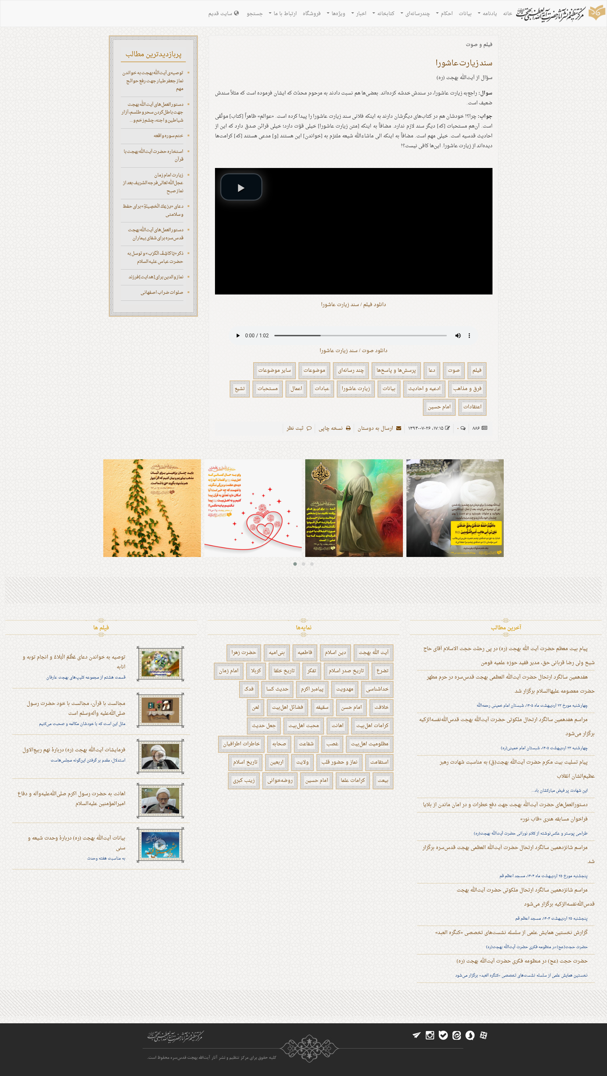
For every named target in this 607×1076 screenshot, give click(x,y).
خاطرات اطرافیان (241, 744)
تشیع (240, 389)
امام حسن (351, 707)
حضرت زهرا (243, 652)
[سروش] (470, 1035)
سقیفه (322, 707)
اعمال (296, 389)
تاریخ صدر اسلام (346, 671)
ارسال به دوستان (376, 428)
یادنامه (489, 14)
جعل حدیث (264, 726)
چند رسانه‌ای (351, 370)
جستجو (255, 14)
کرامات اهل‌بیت (372, 726)
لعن (255, 707)
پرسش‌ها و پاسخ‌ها (396, 370)
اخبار (360, 14)
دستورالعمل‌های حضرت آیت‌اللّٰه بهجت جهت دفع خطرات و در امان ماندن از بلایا (505, 805)
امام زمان (229, 671)
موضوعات (314, 370)
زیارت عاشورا (356, 389)
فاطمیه (305, 652)
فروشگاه (312, 14)
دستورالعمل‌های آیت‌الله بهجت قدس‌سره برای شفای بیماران (155, 234)
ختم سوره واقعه (168, 135)
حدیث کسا (277, 689)
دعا (432, 370)
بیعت (383, 780)
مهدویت (344, 689)
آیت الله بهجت (374, 652)
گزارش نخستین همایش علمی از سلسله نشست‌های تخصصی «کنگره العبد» (511, 933)
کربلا (256, 671)
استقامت (379, 762)
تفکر (311, 671)
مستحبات (267, 389)
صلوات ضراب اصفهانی (162, 292)
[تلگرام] (416, 1035)
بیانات (465, 14)
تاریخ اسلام (245, 762)
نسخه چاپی (331, 428)
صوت (454, 370)
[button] (241, 187)
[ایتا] (456, 1035)
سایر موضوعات (274, 370)
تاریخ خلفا (284, 671)
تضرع (383, 671)
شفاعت (306, 744)
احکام (446, 14)
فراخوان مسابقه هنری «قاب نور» (554, 819)
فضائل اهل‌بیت (287, 707)
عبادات (322, 389)
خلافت (381, 707)
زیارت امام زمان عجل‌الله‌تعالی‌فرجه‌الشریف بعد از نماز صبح (153, 183)
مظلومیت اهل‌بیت (370, 744)
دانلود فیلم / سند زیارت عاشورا (353, 305)
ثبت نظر (296, 428)
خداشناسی (377, 689)
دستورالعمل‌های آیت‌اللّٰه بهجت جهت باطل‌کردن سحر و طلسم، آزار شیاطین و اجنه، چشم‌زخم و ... (152, 112)
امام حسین (439, 407)
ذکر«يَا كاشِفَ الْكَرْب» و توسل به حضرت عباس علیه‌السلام (155, 257)
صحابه (279, 744)
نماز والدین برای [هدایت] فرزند (156, 277)
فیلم (477, 370)
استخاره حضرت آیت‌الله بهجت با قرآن (153, 155)
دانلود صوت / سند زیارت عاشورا (353, 351)
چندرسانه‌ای (417, 14)
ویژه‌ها (337, 14)
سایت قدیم (220, 14)
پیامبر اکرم (312, 689)
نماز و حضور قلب (339, 762)
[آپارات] (483, 1035)
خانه (507, 14)
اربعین (276, 762)
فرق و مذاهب (467, 389)
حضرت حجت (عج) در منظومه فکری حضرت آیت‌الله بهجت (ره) (522, 961)
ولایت (302, 762)
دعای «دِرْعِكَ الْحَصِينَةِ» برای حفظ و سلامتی (153, 210)
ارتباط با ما (284, 14)
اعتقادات (472, 407)
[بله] (443, 1035)
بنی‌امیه (277, 652)
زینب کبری (244, 780)
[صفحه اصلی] (560, 14)
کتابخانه (385, 14)
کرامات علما (353, 780)
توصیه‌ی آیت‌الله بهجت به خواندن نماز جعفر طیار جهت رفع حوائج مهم (152, 81)
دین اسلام (335, 652)
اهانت (338, 726)
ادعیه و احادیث (424, 389)
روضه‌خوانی (280, 780)
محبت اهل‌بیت (303, 726)
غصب (332, 744)
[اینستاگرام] (430, 1035)
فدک (249, 689)
